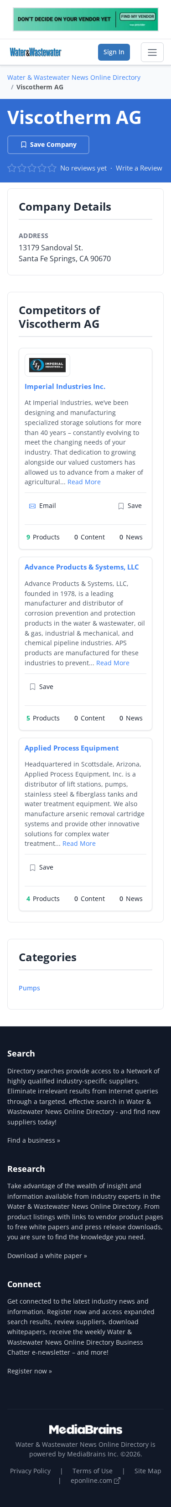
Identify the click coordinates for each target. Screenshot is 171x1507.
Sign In (114, 51)
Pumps (29, 988)
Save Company (53, 144)
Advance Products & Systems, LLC (82, 566)
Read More (84, 481)
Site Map (148, 1470)
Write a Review (139, 167)
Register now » (29, 1371)
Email (47, 505)
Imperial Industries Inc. (65, 386)
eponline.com (92, 1480)
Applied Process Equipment (72, 747)
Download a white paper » (47, 1255)
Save (135, 505)
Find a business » (33, 1140)
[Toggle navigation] (152, 52)
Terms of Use (93, 1470)
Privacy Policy (30, 1470)
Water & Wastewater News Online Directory (73, 77)
